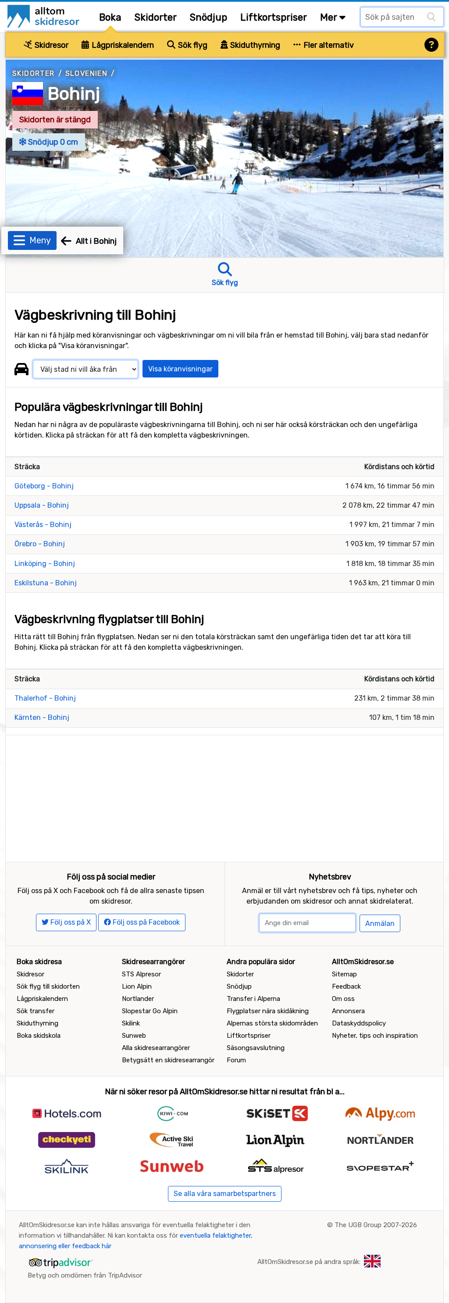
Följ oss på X (70, 922)
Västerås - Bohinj (42, 524)
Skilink (131, 1023)
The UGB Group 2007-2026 (376, 1225)
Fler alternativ (328, 45)
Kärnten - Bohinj (41, 717)
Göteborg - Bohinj (44, 486)
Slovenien (86, 73)
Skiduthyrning (254, 45)
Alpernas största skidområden (272, 1023)
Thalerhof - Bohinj (45, 698)
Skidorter (156, 17)
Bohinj (74, 93)
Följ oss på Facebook (145, 922)
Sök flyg (191, 45)
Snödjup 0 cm (52, 142)
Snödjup (208, 17)
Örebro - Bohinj (39, 544)
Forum (236, 1060)
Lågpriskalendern (122, 45)
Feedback (346, 986)
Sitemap (344, 974)
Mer (329, 17)
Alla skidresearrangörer (156, 1048)
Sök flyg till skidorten (48, 986)
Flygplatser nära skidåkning (268, 1011)
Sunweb (134, 1036)
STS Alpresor (141, 974)
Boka (110, 17)
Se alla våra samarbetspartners (225, 1193)
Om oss (343, 999)
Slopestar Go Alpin (150, 1011)
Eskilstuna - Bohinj (45, 583)
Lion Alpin (137, 986)
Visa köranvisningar (180, 369)
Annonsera (348, 1011)
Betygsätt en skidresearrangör (168, 1060)
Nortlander (138, 999)
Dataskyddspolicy (359, 1023)
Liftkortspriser (273, 17)
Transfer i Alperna (253, 999)
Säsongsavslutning (256, 1048)
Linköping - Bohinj (44, 563)
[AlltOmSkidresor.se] (44, 15)
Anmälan (380, 923)
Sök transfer (35, 1011)
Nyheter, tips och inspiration (375, 1036)
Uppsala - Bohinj (41, 505)
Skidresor (50, 45)
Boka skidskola (39, 1036)
